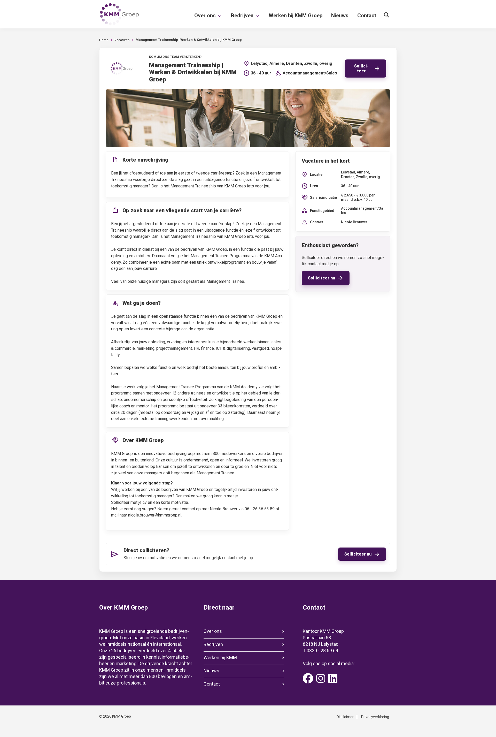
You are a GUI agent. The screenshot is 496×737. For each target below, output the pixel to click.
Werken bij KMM (220, 657)
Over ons (213, 631)
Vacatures (121, 40)
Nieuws (211, 670)
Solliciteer (361, 68)
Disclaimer (345, 717)
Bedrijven (213, 644)
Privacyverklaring (375, 717)
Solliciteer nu (321, 278)
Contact (212, 684)
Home (103, 40)
